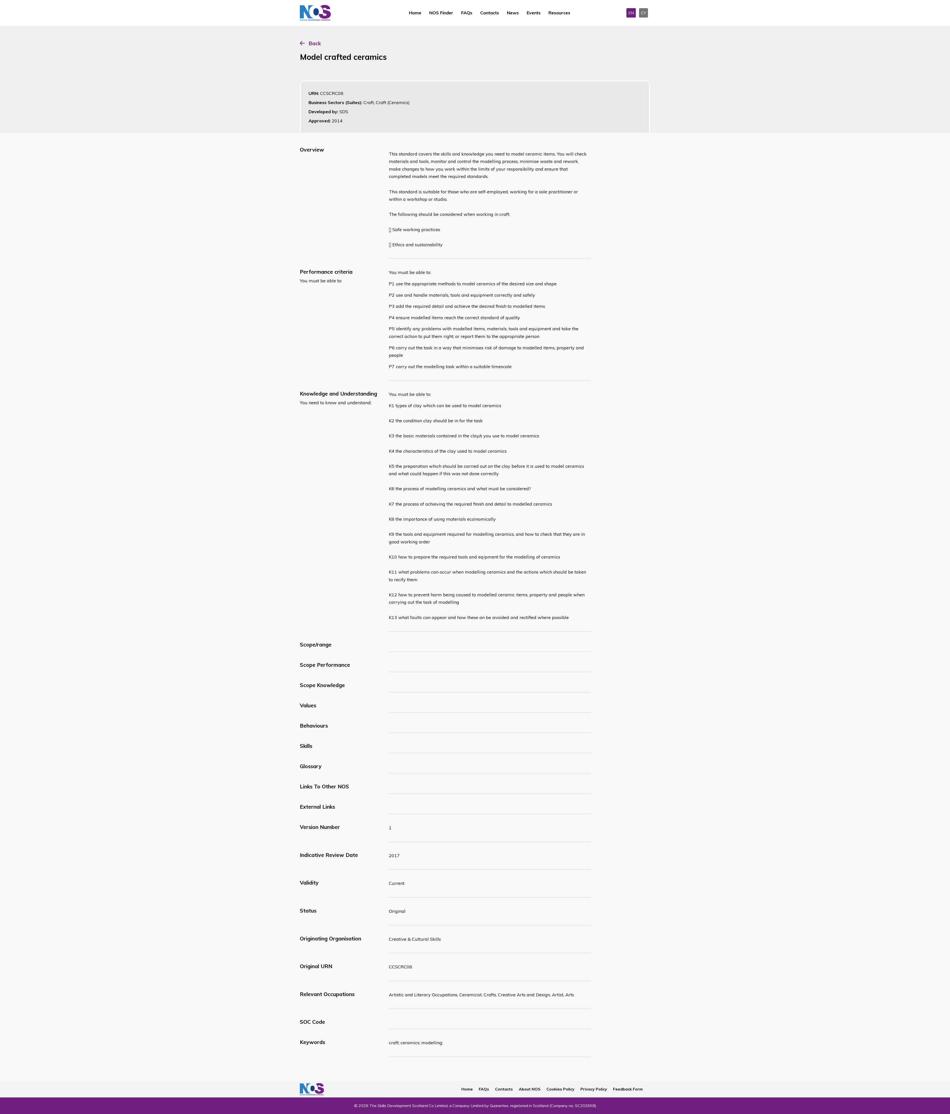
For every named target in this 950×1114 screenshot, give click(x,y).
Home (415, 13)
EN (631, 12)
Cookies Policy (560, 1089)
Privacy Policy (593, 1089)
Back (315, 43)
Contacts (489, 13)
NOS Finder (441, 13)
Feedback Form (628, 1089)
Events (534, 13)
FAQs (466, 13)
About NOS (530, 1089)
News (513, 13)
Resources (559, 13)
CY (643, 12)
